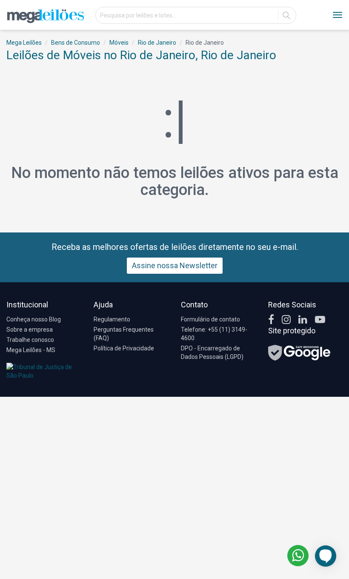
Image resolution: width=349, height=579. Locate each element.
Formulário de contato (210, 319)
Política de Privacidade (124, 348)
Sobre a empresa (29, 329)
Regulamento (112, 319)
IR (286, 15)
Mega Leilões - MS (30, 350)
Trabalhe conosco (30, 339)
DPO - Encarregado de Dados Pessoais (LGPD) (212, 352)
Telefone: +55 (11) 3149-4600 (214, 333)
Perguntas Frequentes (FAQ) (124, 333)
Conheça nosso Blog (33, 319)
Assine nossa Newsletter (174, 265)
